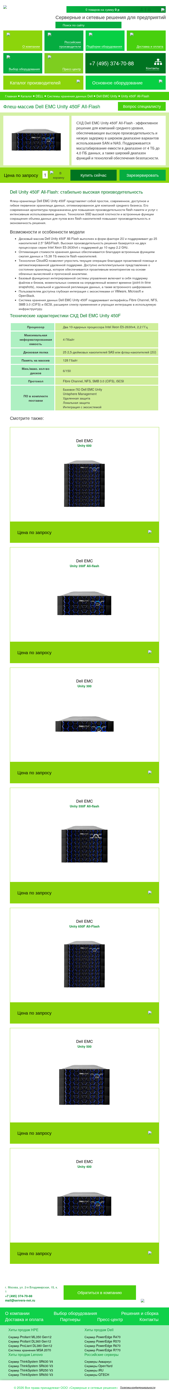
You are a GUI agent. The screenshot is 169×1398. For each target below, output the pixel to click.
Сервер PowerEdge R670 (102, 1345)
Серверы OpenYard (98, 1366)
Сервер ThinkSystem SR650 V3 (30, 1374)
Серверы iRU (93, 1370)
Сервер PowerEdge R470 (102, 1337)
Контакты (152, 68)
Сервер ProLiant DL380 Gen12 (30, 1345)
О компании (31, 46)
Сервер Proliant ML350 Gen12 (29, 1337)
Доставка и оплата (150, 46)
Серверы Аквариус (98, 1361)
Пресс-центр (110, 1319)
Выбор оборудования (24, 69)
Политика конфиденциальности (137, 1387)
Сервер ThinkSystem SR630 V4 (30, 1361)
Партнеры (70, 1319)
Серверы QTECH (96, 1374)
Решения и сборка (139, 1313)
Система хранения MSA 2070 (29, 1350)
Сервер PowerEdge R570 (102, 1341)
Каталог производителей (35, 83)
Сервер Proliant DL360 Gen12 (29, 1341)
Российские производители (70, 44)
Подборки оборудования (104, 46)
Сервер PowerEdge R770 (102, 1350)
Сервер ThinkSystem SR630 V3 (30, 1366)
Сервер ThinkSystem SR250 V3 (30, 1370)
